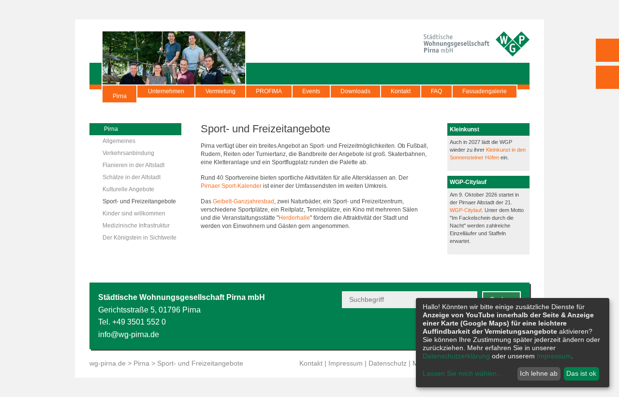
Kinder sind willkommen (134, 213)
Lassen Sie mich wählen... (462, 373)
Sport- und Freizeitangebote (139, 201)
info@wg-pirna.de (128, 334)
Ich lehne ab (539, 373)
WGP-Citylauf (466, 210)
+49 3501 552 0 (139, 322)
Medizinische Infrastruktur (136, 225)
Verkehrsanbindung (128, 153)
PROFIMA (269, 91)
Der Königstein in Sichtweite (140, 237)
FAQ (436, 91)
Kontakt (401, 91)
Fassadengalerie (484, 91)
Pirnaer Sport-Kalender (231, 186)
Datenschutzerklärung (456, 356)
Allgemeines (119, 141)
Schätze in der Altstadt (132, 177)
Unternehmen (166, 91)
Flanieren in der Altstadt (133, 165)
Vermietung (221, 91)
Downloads (355, 91)
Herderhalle (294, 217)
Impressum (345, 363)
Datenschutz (387, 363)
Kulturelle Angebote (128, 189)
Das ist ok (581, 373)
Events (311, 91)
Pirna (120, 96)
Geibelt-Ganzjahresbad (243, 201)
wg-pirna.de (107, 363)
